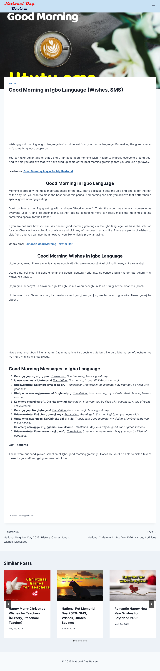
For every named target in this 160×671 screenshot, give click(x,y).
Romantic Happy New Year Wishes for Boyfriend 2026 (131, 613)
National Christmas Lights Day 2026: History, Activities (122, 535)
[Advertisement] (80, 120)
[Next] (151, 604)
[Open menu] (153, 6)
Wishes (13, 84)
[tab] (74, 641)
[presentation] (27, 585)
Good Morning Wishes (21, 515)
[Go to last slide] (8, 604)
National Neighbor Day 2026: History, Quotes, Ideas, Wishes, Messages (37, 537)
